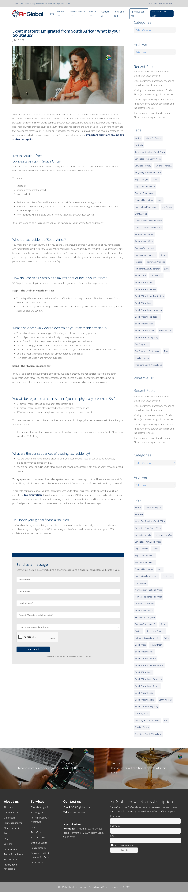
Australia (139, 145)
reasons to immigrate (145, 248)
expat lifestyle (141, 179)
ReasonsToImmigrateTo (145, 255)
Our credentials (11, 812)
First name (115, 816)
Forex (34, 827)
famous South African (145, 193)
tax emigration (33, 495)
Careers (8, 843)
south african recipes (144, 330)
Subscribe (124, 850)
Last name (115, 825)
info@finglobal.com (165, 3)
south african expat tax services (149, 296)
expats (155, 179)
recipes (138, 262)
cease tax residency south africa (150, 152)
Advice (138, 138)
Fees (6, 833)
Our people (9, 817)
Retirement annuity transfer (147, 268)
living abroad (141, 213)
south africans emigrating (146, 337)
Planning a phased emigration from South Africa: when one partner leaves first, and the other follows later (154, 103)
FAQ (6, 838)
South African (156, 275)
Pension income (39, 847)
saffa (166, 268)
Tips (166, 351)
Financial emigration (40, 807)
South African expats (144, 282)
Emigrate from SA (163, 165)
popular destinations (144, 234)
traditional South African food (148, 365)
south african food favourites (148, 310)
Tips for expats (142, 358)
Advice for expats (153, 138)
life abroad (167, 207)
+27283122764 (151, 3)
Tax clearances (38, 837)
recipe (164, 255)
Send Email (33, 649)
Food (159, 200)
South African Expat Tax (145, 289)
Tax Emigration (38, 812)
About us (8, 807)
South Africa (140, 275)
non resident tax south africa (148, 220)
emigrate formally (143, 165)
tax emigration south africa (147, 351)
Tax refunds (37, 832)
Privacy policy (10, 849)
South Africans (165, 330)
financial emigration (144, 200)
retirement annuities (156, 262)
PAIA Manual (10, 859)
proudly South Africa (144, 241)
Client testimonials (12, 828)
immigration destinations (146, 207)
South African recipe (144, 323)
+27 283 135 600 (76, 812)
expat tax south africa (145, 186)
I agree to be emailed (123, 845)
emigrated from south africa (148, 159)
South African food (143, 303)
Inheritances (37, 862)
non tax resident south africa (148, 227)
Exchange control (39, 842)
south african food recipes (147, 317)
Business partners (13, 822)
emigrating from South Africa (148, 172)
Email (112, 835)
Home (16, 3)
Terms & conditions (13, 854)
